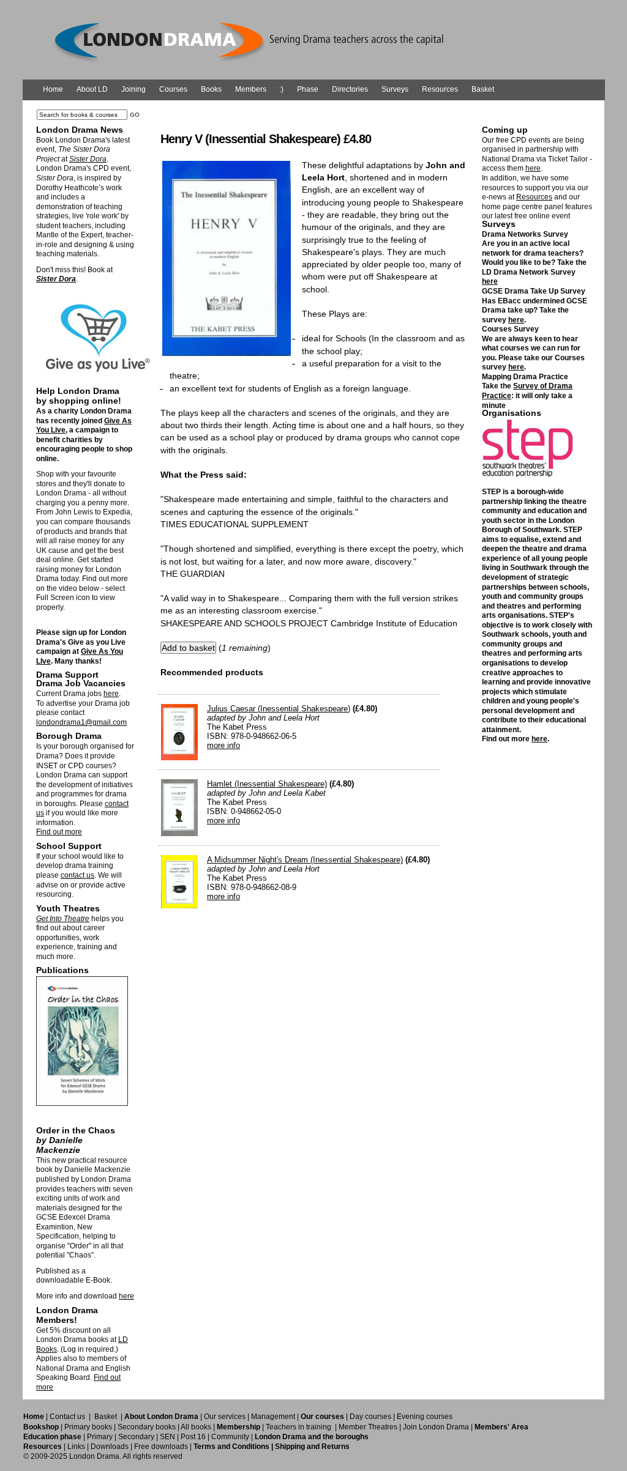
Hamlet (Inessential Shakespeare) (267, 783)
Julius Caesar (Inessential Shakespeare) (278, 708)
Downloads (110, 1446)
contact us (77, 875)
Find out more (59, 832)
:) (281, 89)
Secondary (136, 1436)
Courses (173, 89)
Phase (307, 89)
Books (211, 89)
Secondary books (147, 1427)
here (111, 693)
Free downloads (161, 1446)
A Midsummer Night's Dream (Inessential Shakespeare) (305, 859)
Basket (482, 89)
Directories (350, 89)
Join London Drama (436, 1427)
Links (76, 1446)
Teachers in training (298, 1427)
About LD (92, 89)
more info (223, 745)
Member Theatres (368, 1427)
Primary (100, 1436)
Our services (225, 1416)
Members (250, 89)
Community (230, 1436)
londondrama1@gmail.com (81, 722)
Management (273, 1416)
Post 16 (193, 1436)
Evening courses (424, 1416)
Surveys (394, 89)
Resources (440, 89)
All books (196, 1427)
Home (53, 89)
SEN (167, 1436)
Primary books (88, 1427)
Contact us (67, 1416)
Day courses (370, 1416)
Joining (133, 89)
